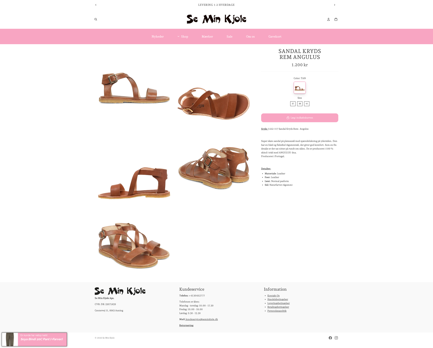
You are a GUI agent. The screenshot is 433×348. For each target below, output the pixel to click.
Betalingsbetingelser (278, 307)
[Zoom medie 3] (134, 163)
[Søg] (95, 19)
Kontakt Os (273, 295)
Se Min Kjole (108, 338)
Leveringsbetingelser (278, 303)
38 (300, 103)
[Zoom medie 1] (134, 83)
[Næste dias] (334, 5)
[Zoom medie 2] (213, 83)
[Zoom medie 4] (213, 163)
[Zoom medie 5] (134, 242)
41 (306, 103)
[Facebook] (330, 338)
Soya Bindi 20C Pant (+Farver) (41, 339)
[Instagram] (336, 338)
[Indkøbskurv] (336, 19)
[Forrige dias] (96, 5)
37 (293, 103)
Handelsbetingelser (277, 299)
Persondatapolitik (277, 310)
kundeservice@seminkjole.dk (201, 319)
